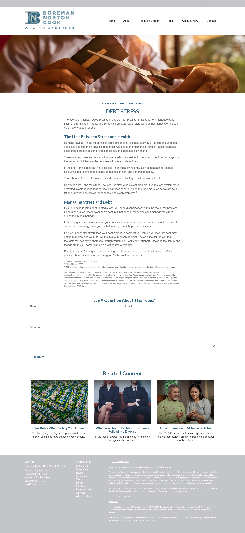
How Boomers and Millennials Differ (185, 428)
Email (128, 306)
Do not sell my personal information (173, 491)
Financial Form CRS (120, 461)
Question (36, 327)
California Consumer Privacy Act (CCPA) (192, 488)
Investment (82, 469)
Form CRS (113, 501)
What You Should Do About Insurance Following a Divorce (122, 429)
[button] (126, 21)
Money (80, 482)
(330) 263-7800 (206, 3)
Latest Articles (83, 489)
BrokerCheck (166, 466)
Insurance (81, 476)
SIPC (157, 507)
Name (33, 306)
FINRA (152, 507)
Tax (78, 479)
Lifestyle (80, 486)
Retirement (82, 466)
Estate (79, 472)
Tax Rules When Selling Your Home (59, 428)
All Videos (81, 492)
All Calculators (83, 496)
